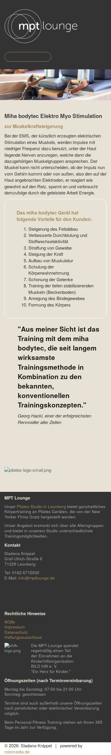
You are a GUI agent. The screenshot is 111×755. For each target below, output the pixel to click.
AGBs (9, 622)
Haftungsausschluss (23, 637)
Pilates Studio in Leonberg (41, 506)
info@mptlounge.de (36, 578)
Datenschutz (16, 632)
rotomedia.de (17, 752)
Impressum (14, 627)
